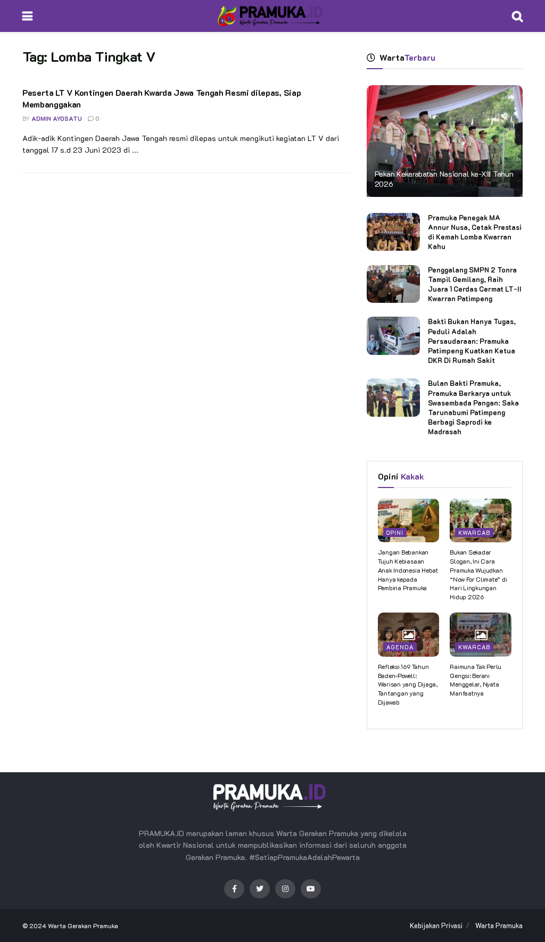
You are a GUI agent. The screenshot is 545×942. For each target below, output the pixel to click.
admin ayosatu (56, 118)
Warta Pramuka (499, 925)
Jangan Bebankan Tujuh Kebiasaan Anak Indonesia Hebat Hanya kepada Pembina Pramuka (408, 570)
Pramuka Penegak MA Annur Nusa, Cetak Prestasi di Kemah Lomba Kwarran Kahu (475, 232)
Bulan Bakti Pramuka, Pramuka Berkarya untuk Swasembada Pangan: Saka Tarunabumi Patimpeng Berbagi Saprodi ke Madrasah (473, 407)
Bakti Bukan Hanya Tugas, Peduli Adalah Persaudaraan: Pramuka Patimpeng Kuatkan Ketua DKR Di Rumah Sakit (472, 341)
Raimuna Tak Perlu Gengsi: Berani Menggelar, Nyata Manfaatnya (475, 679)
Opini (394, 532)
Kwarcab (474, 532)
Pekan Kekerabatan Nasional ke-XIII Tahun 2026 (444, 178)
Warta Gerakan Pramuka (83, 925)
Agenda (400, 647)
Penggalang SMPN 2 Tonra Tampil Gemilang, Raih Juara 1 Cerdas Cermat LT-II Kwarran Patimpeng (475, 284)
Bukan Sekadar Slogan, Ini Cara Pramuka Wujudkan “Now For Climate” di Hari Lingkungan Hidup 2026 (478, 574)
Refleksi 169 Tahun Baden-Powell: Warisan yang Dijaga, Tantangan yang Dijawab (407, 684)
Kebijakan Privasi (436, 925)
